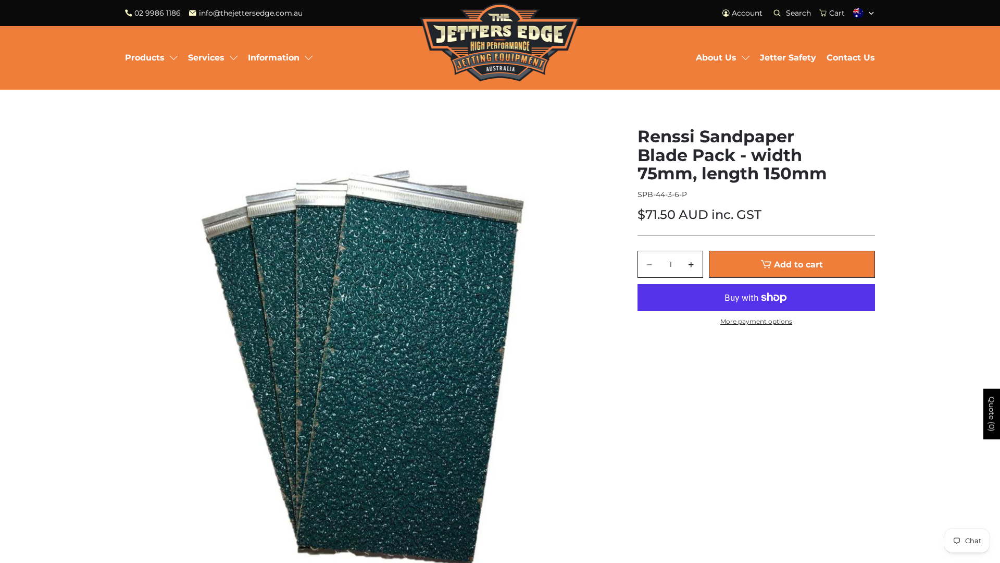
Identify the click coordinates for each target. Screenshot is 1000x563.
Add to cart (798, 265)
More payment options (756, 321)
